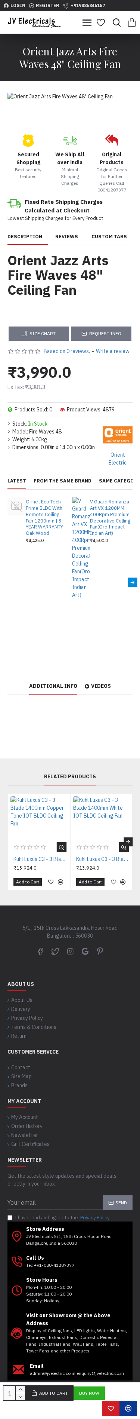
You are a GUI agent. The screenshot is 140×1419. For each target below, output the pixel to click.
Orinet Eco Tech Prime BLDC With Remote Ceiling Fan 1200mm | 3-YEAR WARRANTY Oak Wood (44, 517)
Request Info (105, 333)
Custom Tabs (109, 237)
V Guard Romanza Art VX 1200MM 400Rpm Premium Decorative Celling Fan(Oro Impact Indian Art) (110, 517)
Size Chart (42, 333)
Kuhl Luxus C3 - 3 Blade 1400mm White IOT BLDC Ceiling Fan (103, 859)
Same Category (119, 481)
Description (24, 237)
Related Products (70, 776)
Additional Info (53, 686)
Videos (101, 686)
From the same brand (62, 481)
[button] (7, 582)
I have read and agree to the (62, 1217)
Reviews (66, 237)
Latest (16, 481)
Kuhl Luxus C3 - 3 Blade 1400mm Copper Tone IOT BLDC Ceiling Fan (40, 859)
